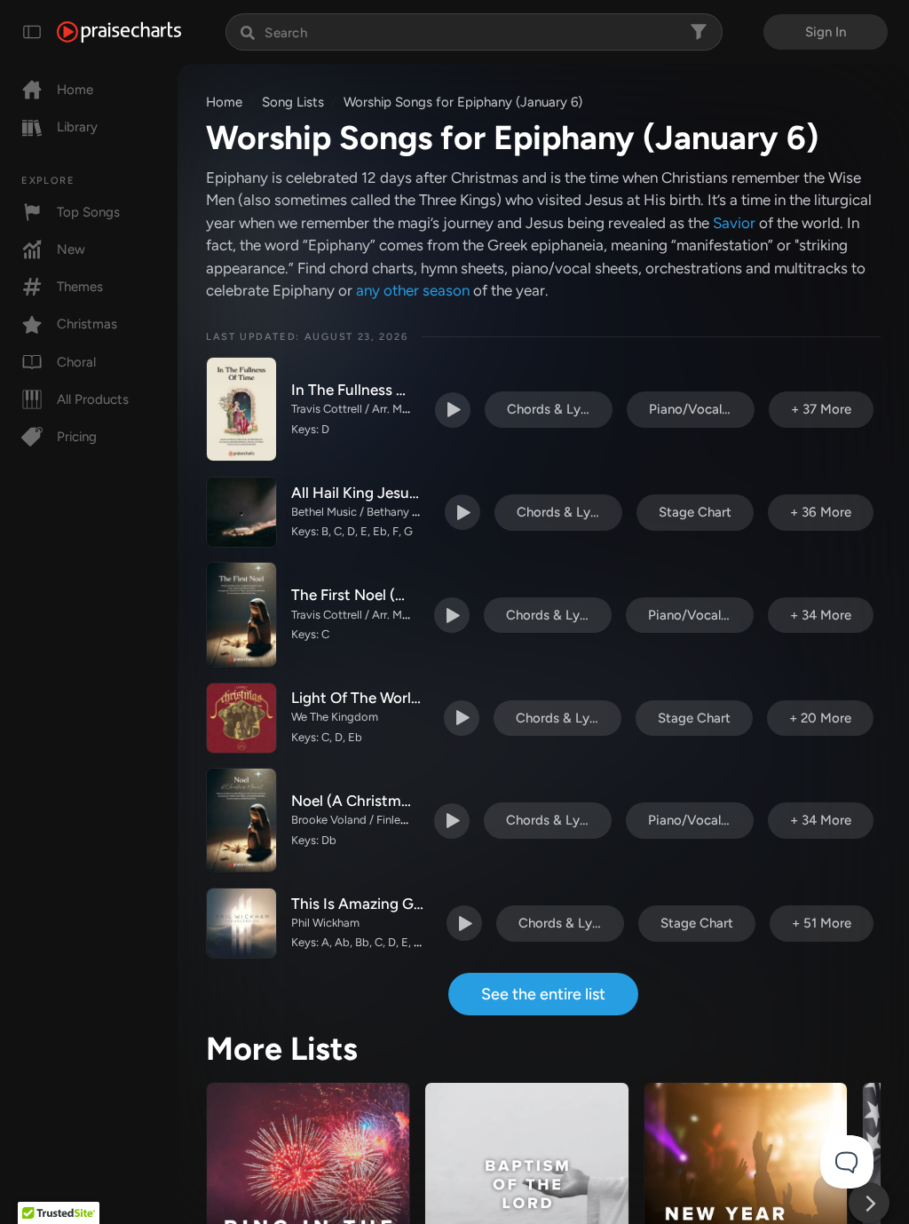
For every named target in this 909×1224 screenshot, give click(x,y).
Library (77, 127)
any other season (413, 290)
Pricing (77, 437)
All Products (93, 399)
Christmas (87, 324)
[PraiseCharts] (119, 32)
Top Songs (88, 212)
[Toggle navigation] (32, 32)
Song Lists (293, 102)
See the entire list (543, 994)
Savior (734, 223)
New (71, 249)
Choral (76, 362)
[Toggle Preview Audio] (452, 410)
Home (75, 90)
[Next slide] (869, 1202)
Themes (80, 287)
